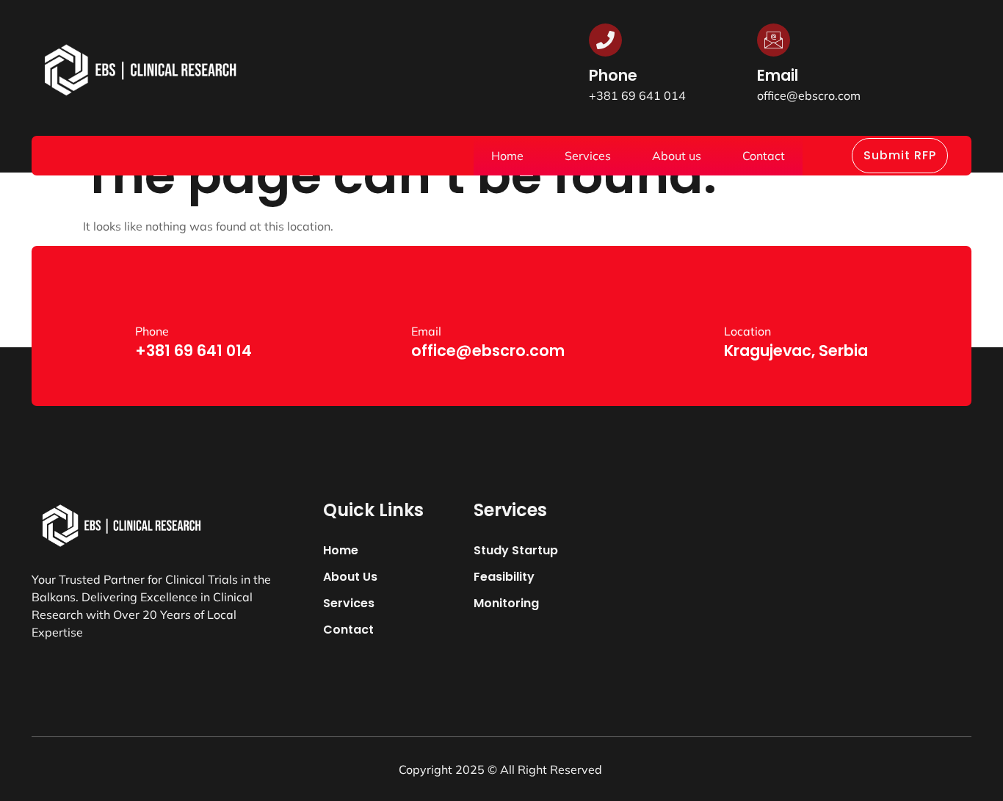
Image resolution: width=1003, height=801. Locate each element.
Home (507, 155)
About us (676, 155)
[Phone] (605, 40)
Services (588, 155)
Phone (613, 75)
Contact (763, 155)
